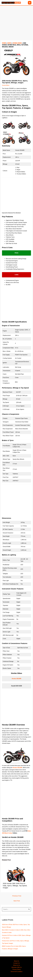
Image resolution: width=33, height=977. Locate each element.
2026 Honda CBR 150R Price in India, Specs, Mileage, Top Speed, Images (15, 886)
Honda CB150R (16, 678)
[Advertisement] (16, 22)
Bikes (9, 43)
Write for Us (16, 965)
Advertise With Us (16, 967)
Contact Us (16, 963)
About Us (16, 961)
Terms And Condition (16, 971)
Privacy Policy (16, 969)
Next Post (17, 901)
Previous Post (16, 896)
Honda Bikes (17, 43)
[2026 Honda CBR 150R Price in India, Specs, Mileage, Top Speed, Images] (16, 874)
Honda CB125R (17, 767)
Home (4, 43)
